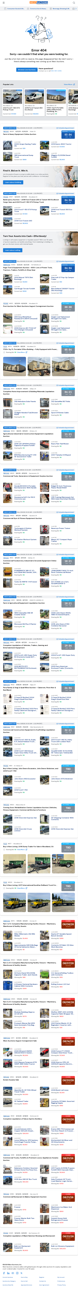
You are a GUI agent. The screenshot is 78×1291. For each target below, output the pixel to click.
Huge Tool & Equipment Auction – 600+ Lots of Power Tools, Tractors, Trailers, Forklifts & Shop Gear (27, 269)
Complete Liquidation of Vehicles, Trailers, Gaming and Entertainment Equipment (25, 646)
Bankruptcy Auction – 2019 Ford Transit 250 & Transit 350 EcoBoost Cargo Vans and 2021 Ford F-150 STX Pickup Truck (31, 201)
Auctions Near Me (8, 1285)
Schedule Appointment (66, 128)
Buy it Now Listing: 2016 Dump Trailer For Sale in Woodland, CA (28, 846)
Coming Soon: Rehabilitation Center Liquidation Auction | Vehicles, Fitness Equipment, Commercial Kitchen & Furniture (30, 808)
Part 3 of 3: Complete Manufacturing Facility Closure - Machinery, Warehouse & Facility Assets (29, 1003)
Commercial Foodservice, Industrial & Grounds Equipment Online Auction (29, 562)
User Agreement (44, 1285)
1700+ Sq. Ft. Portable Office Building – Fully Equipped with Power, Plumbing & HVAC (30, 349)
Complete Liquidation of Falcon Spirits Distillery (22, 1119)
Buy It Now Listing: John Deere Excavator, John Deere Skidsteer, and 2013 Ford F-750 (30, 769)
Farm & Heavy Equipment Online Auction (19, 134)
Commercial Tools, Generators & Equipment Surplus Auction (28, 476)
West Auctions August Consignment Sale (20, 1041)
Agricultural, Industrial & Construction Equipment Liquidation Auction (28, 435)
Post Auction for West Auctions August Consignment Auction (28, 306)
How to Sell (24, 1281)
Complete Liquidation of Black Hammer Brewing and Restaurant (29, 1236)
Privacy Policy (61, 1285)
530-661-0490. (56, 71)
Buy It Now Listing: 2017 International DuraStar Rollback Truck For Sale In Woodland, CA (29, 885)
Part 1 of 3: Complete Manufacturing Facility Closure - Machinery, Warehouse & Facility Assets (29, 925)
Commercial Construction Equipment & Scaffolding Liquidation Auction (29, 731)
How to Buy (24, 1277)
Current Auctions (8, 1277)
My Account (60, 1277)
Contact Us (42, 1281)
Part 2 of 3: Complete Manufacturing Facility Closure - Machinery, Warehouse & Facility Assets (29, 964)
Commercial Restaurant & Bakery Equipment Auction (25, 1197)
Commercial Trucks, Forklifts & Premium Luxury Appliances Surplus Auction (30, 1159)
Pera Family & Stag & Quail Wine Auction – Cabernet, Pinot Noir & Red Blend (29, 689)
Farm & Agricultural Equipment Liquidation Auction (24, 603)
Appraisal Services (26, 1285)
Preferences (61, 1281)
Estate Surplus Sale (11, 1080)
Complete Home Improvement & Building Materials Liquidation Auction (28, 392)
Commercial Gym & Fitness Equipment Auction (22, 518)
